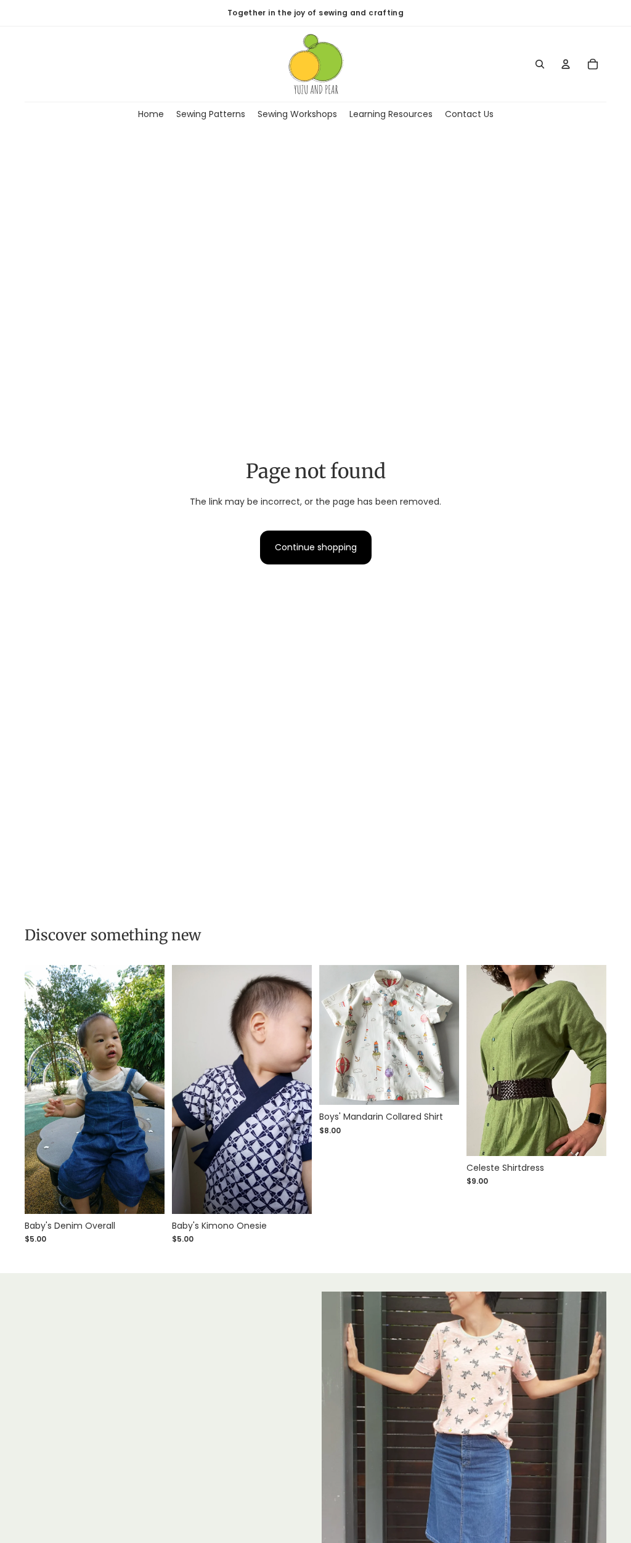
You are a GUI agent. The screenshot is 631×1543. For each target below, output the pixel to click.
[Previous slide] (34, 1089)
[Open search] (539, 64)
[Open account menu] (565, 64)
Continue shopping (316, 547)
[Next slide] (155, 1089)
